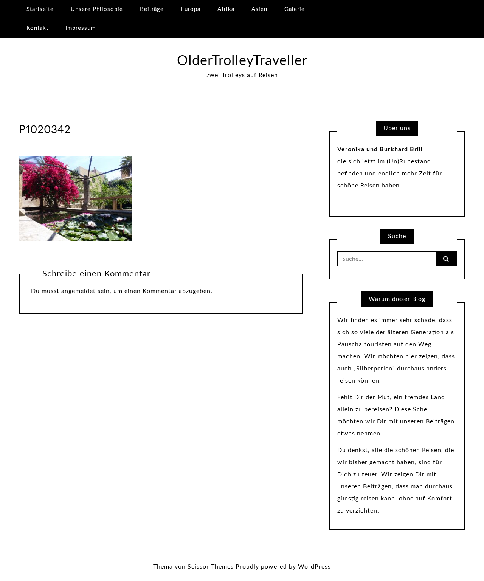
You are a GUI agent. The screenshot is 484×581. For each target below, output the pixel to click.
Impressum (80, 28)
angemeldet (78, 291)
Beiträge (152, 9)
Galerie (294, 9)
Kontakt (37, 28)
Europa (190, 9)
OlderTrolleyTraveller (242, 61)
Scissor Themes (211, 567)
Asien (259, 9)
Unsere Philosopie (97, 9)
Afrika (225, 9)
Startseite (40, 9)
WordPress (314, 567)
